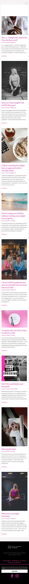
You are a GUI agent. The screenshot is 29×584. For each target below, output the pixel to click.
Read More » (4, 56)
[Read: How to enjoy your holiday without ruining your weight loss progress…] (14, 201)
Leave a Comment (6, 42)
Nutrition (16, 388)
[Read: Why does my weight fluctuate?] (14, 491)
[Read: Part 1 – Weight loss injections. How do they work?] (14, 25)
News (11, 388)
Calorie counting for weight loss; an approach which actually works (13, 168)
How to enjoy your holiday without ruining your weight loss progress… (13, 215)
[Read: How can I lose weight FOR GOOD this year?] (14, 80)
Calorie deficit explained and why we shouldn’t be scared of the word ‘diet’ (14, 285)
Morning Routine (9, 449)
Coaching (12, 220)
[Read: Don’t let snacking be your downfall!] (14, 368)
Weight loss (13, 42)
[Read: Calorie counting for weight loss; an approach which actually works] (14, 145)
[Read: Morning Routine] (14, 426)
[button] (26, 3)
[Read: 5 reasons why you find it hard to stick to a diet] (14, 318)
